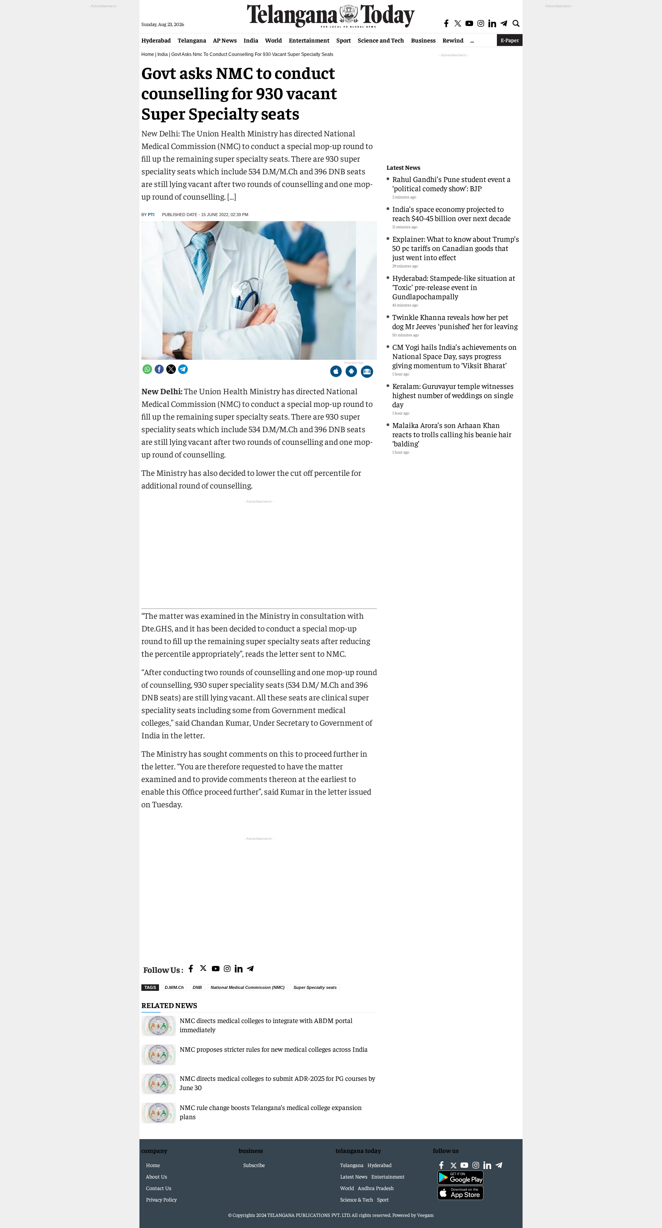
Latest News (403, 167)
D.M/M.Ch (174, 987)
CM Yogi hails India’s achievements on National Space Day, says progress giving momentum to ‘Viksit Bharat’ (454, 356)
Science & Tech (356, 1199)
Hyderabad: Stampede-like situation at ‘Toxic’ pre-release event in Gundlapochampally (453, 287)
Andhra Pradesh (376, 1187)
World (273, 40)
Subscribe (254, 1164)
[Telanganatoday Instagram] (227, 969)
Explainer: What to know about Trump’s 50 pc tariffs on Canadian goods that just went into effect (455, 248)
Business (423, 40)
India (251, 40)
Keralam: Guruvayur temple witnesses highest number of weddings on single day (453, 395)
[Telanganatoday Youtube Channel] (216, 969)
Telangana (192, 40)
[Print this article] (367, 372)
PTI (151, 214)
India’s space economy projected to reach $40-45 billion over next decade (451, 213)
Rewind (453, 40)
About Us (156, 1176)
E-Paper (510, 39)
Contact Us (158, 1187)
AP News (225, 40)
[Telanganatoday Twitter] (203, 969)
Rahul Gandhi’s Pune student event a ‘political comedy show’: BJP (451, 183)
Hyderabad (156, 40)
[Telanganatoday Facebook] (191, 969)
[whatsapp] (147, 369)
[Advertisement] (259, 896)
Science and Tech (381, 40)
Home (147, 54)
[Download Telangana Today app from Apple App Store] (336, 372)
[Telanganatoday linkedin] (239, 969)
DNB (197, 987)
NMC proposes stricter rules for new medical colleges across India (274, 1048)
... (472, 40)
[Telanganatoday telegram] (250, 969)
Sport (343, 40)
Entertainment (309, 40)
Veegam (425, 1215)
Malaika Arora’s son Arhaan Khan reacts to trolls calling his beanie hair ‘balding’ (451, 434)
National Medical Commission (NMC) (248, 987)
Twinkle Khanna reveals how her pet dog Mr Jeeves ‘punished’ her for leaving (455, 321)
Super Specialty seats (315, 987)
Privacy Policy (161, 1199)
